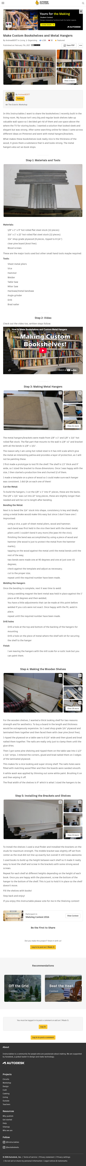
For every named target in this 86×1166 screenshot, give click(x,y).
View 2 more (69, 80)
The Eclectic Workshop (17, 104)
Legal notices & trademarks (55, 1161)
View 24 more (73, 426)
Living (22, 40)
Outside (6, 1100)
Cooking (6, 1093)
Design (6, 1086)
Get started (7, 1119)
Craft (5, 1090)
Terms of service (30, 1157)
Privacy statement (47, 1157)
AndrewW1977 (11, 40)
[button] (3, 3)
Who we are (7, 1130)
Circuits (6, 1079)
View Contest (72, 915)
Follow (20, 98)
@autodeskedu (12, 1147)
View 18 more (73, 708)
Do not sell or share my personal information (23, 1161)
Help (5, 1123)
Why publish (8, 1116)
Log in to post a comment (43, 1037)
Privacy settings (63, 1157)
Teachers (6, 1104)
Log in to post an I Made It (43, 947)
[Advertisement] (43, 19)
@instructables (12, 1142)
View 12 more (73, 835)
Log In (43, 1026)
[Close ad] (81, 11)
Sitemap (6, 1127)
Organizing (32, 40)
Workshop (7, 1083)
